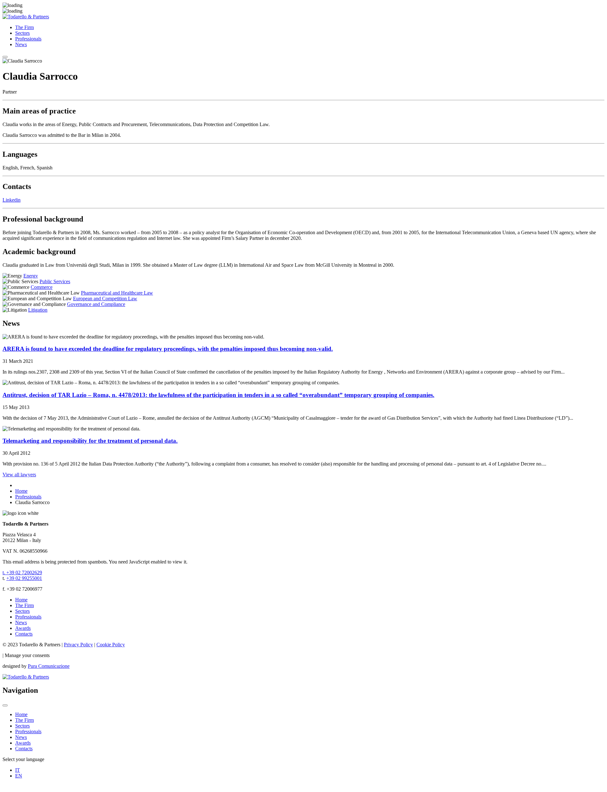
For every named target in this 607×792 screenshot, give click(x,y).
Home (21, 599)
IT (17, 770)
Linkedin (12, 200)
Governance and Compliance (96, 304)
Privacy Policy (78, 644)
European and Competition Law (105, 298)
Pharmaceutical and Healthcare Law (117, 292)
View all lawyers (19, 474)
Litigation (37, 310)
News (21, 44)
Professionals (28, 38)
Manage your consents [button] (27, 655)
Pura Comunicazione (49, 666)
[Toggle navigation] (5, 57)
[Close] (5, 705)
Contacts (24, 634)
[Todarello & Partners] (26, 16)
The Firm (24, 27)
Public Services (55, 281)
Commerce (41, 287)
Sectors (22, 33)
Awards (23, 628)
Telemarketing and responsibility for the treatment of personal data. (90, 440)
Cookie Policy (110, 644)
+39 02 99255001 (24, 578)
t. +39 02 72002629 (22, 572)
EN (18, 775)
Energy (30, 275)
